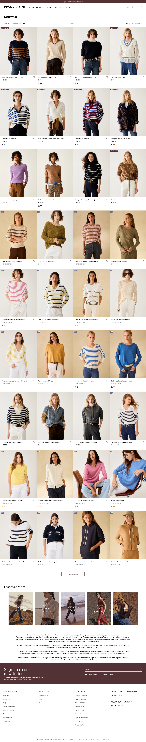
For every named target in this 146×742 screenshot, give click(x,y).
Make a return (7, 717)
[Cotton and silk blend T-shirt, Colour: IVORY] (4, 506)
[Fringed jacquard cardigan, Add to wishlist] (143, 138)
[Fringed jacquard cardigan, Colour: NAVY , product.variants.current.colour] (111, 144)
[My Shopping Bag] (140, 7)
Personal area (43, 695)
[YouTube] (122, 706)
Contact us (6, 699)
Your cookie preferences (82, 714)
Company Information (81, 717)
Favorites (42, 703)
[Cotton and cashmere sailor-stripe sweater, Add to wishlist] (34, 561)
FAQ (4, 703)
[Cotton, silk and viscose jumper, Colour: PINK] (114, 386)
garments (120, 658)
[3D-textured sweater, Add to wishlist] (70, 261)
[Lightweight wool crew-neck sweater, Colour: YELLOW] (38, 506)
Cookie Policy (79, 710)
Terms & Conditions (81, 695)
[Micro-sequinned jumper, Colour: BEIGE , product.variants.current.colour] (38, 83)
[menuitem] (28, 8)
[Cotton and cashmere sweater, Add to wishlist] (70, 319)
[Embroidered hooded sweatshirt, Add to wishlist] (107, 442)
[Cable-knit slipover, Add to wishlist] (143, 77)
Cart (40, 699)
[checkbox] (86, 674)
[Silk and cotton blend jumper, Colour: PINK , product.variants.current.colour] (75, 506)
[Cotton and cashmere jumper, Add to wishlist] (34, 77)
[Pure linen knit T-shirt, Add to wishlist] (70, 380)
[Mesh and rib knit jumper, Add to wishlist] (143, 319)
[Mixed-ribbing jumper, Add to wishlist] (143, 261)
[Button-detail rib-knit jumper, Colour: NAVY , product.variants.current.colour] (77, 83)
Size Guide (6, 721)
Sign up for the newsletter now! (73, 1)
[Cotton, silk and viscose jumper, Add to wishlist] (34, 319)
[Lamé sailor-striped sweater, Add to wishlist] (34, 261)
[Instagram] (112, 706)
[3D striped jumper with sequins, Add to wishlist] (107, 261)
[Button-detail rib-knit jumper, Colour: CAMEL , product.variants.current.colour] (38, 205)
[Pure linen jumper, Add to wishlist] (143, 500)
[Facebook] (115, 706)
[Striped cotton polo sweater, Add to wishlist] (143, 442)
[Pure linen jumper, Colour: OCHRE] (114, 506)
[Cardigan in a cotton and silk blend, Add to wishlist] (34, 380)
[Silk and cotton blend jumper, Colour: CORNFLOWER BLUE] (77, 506)
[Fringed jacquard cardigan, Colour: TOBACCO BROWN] (114, 144)
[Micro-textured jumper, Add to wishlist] (34, 199)
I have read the (100, 674)
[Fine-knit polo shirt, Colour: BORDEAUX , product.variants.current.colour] (75, 144)
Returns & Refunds (9, 710)
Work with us (79, 721)
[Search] (128, 7)
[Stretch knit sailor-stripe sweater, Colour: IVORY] (75, 325)
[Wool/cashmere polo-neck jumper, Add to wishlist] (107, 199)
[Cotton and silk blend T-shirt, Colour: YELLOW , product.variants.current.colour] (2, 506)
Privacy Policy (107, 674)
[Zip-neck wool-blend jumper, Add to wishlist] (34, 442)
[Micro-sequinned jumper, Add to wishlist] (70, 77)
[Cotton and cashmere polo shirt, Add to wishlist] (70, 561)
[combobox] (129, 23)
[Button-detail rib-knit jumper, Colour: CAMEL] (75, 83)
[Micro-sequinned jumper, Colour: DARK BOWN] (41, 83)
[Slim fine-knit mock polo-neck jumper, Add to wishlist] (70, 138)
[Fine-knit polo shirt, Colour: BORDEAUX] (2, 144)
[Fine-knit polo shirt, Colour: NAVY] (77, 144)
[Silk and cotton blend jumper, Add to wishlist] (107, 380)
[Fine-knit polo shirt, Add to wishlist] (34, 138)
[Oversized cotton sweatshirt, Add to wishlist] (107, 561)
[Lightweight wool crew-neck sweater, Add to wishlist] (70, 500)
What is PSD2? (80, 703)
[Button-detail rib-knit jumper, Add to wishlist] (107, 77)
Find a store (7, 714)
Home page (7, 23)
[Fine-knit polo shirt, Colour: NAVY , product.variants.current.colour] (4, 144)
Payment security (80, 699)
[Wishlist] (136, 7)
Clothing (15, 23)
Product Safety (80, 725)
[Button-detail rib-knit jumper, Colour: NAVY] (41, 205)
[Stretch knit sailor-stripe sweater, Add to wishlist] (107, 319)
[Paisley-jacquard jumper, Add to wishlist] (143, 199)
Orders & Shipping (9, 706)
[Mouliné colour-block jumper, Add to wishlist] (70, 442)
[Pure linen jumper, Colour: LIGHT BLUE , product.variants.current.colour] (111, 506)
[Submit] (141, 669)
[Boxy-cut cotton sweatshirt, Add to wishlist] (143, 561)
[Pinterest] (119, 706)
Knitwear (22, 23)
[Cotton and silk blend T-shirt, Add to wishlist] (34, 500)
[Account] (132, 7)
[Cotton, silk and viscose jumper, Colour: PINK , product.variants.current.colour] (4, 325)
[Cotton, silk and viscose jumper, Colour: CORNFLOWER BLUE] (2, 325)
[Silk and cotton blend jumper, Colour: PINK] (75, 386)
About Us (6, 695)
